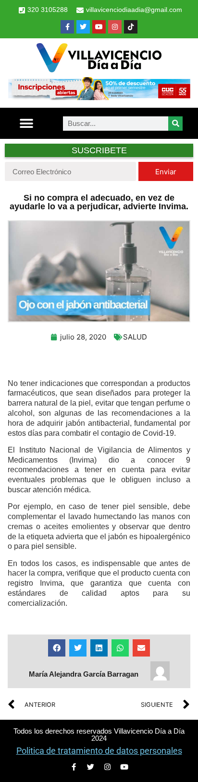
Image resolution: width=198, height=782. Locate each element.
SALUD (135, 336)
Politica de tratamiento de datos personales (99, 751)
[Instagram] (115, 27)
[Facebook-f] (67, 27)
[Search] (175, 123)
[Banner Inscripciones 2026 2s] (99, 97)
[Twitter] (83, 27)
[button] (26, 123)
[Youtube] (99, 27)
